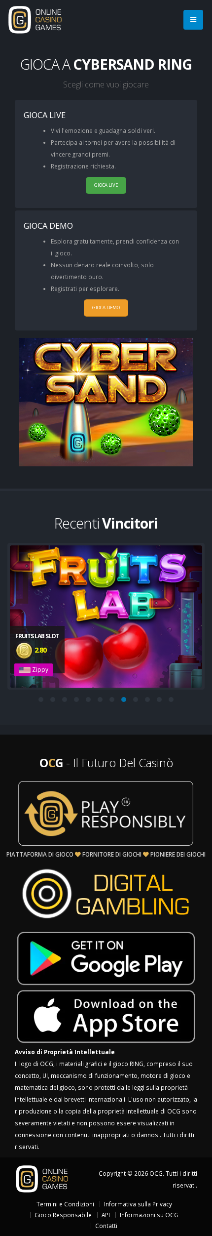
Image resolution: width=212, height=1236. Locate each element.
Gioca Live (106, 185)
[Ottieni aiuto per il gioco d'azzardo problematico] (106, 813)
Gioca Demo (106, 307)
